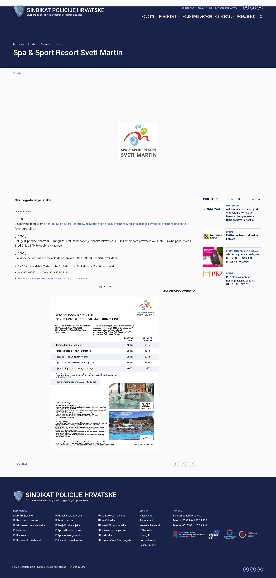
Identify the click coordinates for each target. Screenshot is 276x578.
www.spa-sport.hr (57, 278)
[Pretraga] (261, 16)
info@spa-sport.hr (32, 278)
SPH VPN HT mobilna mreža (242, 251)
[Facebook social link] (176, 464)
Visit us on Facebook (78, 278)
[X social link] (184, 464)
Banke (229, 232)
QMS (83, 567)
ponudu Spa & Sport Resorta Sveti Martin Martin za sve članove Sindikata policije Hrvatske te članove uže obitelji (117, 223)
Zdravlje (59, 44)
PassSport (232, 205)
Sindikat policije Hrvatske (24, 44)
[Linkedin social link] (192, 464)
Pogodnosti (46, 44)
